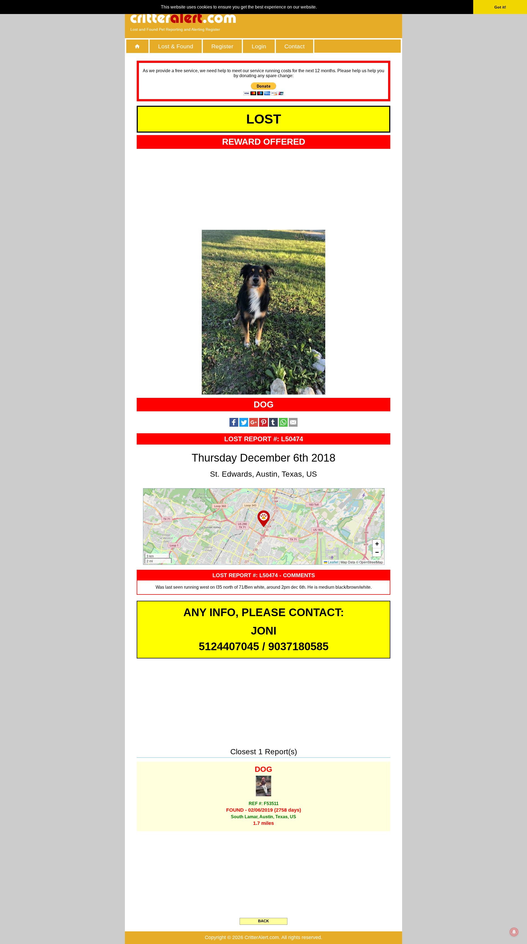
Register (222, 46)
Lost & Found (175, 46)
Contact (294, 46)
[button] (263, 518)
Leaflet (332, 562)
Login (259, 46)
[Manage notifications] (514, 932)
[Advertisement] (333, 18)
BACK (263, 921)
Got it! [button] (500, 7)
